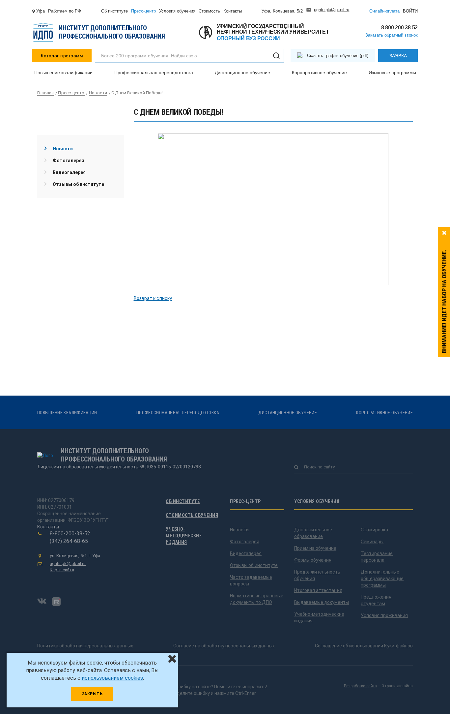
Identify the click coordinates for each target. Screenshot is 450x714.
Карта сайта (62, 569)
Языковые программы (392, 72)
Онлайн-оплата (384, 11)
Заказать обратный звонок (391, 35)
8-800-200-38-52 (70, 533)
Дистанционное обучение (242, 72)
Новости (63, 148)
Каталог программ (62, 55)
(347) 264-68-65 (69, 541)
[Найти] (276, 56)
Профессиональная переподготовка (153, 72)
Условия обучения (177, 11)
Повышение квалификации (63, 72)
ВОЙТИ (410, 11)
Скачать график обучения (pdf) (337, 55)
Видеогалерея (69, 172)
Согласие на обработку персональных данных (224, 645)
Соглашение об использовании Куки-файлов (364, 645)
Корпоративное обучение (319, 72)
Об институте (114, 11)
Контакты (232, 11)
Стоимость (209, 11)
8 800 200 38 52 (399, 27)
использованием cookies (112, 678)
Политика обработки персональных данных (85, 645)
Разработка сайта (360, 686)
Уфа (40, 11)
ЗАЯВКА (398, 55)
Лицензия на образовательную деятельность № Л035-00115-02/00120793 (119, 466)
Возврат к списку (153, 298)
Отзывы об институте (78, 184)
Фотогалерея (68, 160)
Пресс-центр (143, 11)
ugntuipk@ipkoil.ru (331, 9)
